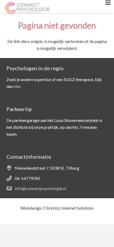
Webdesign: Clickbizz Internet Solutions (57, 207)
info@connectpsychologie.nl (40, 188)
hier (17, 86)
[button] (108, 2)
